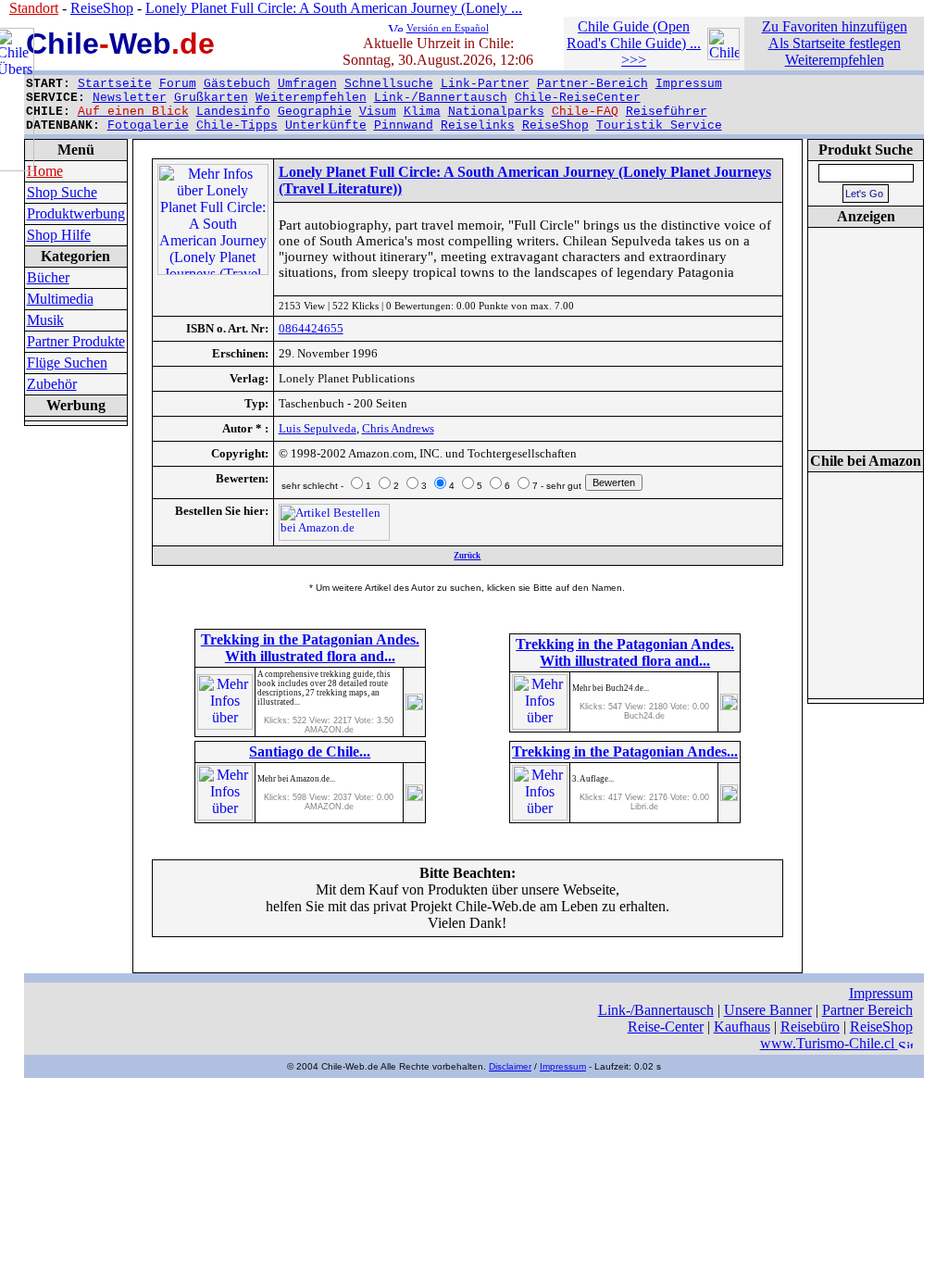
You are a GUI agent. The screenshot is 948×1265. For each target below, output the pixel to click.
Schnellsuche (388, 84)
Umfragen (307, 84)
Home (45, 171)
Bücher (48, 277)
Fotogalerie (148, 125)
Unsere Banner (768, 1010)
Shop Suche (62, 192)
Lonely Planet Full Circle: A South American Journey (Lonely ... (333, 8)
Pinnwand (403, 125)
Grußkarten (211, 98)
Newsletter (130, 98)
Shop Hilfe (59, 235)
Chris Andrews (398, 428)
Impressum (688, 84)
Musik (45, 320)
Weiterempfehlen (311, 98)
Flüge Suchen (67, 362)
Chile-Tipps (237, 125)
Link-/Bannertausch (440, 98)
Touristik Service (659, 125)
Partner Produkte (76, 341)
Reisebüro (810, 1026)
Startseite (115, 84)
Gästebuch (237, 84)
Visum (377, 112)
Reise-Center (666, 1026)
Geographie (315, 112)
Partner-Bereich (592, 84)
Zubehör (52, 384)
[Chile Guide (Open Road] (723, 55)
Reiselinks (478, 125)
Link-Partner (485, 84)
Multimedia (60, 299)
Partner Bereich (867, 1010)
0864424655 (311, 328)
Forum (177, 84)
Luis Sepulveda (317, 428)
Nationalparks (496, 112)
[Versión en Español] (395, 26)
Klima (422, 112)
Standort (33, 8)
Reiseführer (666, 112)
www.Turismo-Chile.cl (829, 1043)
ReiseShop (555, 125)
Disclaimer (510, 1066)
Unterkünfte (326, 125)
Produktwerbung (76, 213)
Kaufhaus (742, 1026)
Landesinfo (233, 112)
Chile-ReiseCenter (578, 98)
